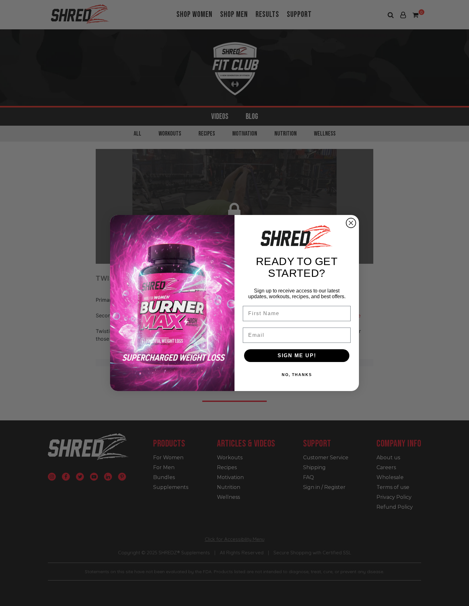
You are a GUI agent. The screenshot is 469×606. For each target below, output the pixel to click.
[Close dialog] (351, 223)
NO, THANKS (297, 375)
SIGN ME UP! (297, 355)
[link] (297, 237)
